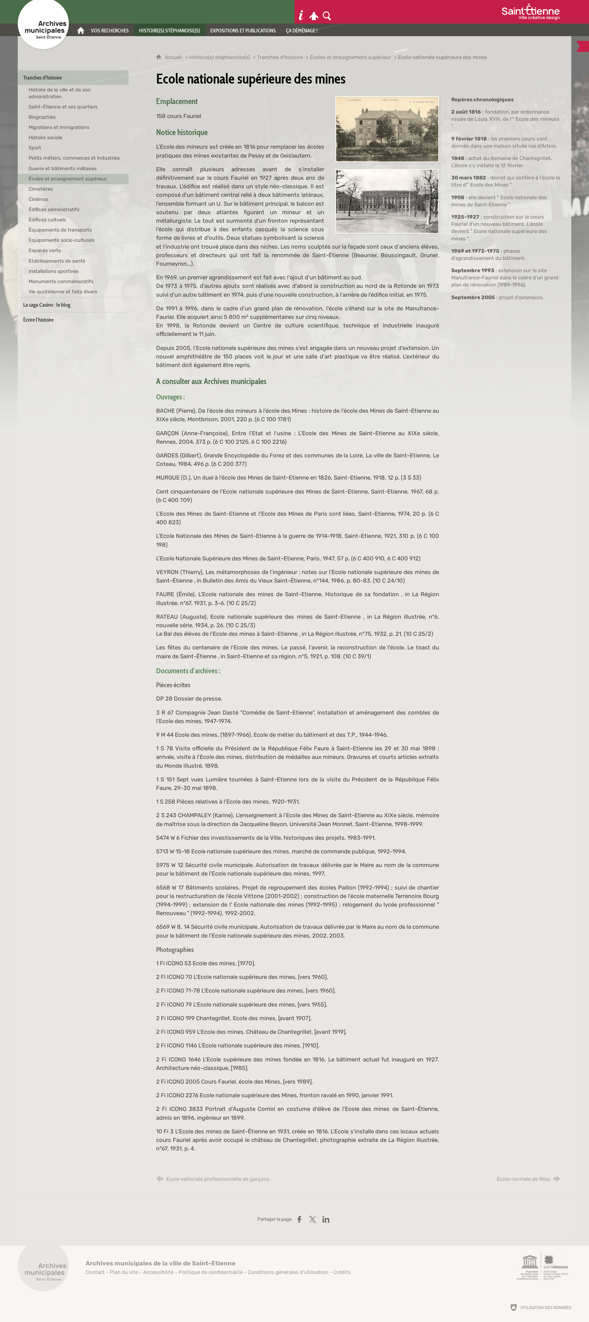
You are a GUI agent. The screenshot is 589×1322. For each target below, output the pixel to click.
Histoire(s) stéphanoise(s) (219, 57)
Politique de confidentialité (211, 1272)
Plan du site (124, 1272)
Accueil (174, 57)
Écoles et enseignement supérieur (350, 57)
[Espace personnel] (313, 12)
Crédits (342, 1272)
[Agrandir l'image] (387, 128)
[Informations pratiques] (300, 12)
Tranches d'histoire (280, 57)
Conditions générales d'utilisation (288, 1272)
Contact (95, 1272)
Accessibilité (158, 1272)
